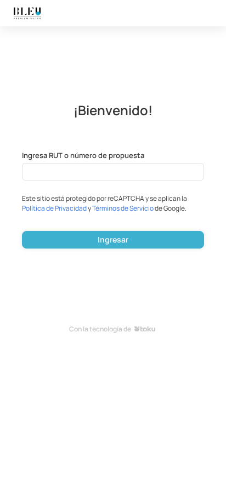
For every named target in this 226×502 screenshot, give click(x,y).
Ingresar (113, 239)
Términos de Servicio (123, 208)
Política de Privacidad (54, 208)
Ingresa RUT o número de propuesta (83, 155)
